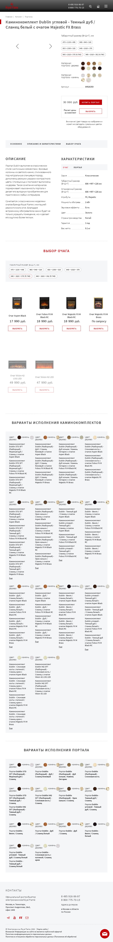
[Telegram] (8, 917)
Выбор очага (73, 144)
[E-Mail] (27, 917)
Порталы (29, 17)
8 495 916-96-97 (76, 4)
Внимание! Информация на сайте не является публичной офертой (34, 931)
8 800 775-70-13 (76, 7)
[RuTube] (20, 917)
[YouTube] (14, 917)
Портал (17, 775)
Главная (9, 17)
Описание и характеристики (44, 144)
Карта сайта (42, 929)
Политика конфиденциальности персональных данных (29, 934)
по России (65, 912)
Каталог (18, 17)
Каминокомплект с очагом (17, 450)
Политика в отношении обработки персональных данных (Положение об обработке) (41, 936)
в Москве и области (70, 909)
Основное (16, 144)
